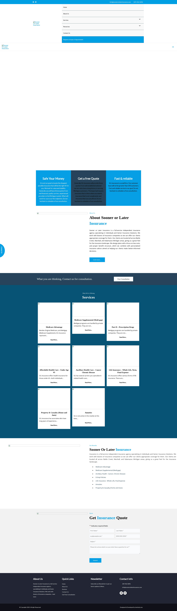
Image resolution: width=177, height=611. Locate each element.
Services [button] (65, 20)
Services (64, 589)
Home (65, 7)
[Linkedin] (35, 2)
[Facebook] (33, 2)
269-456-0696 (138, 2)
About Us (66, 14)
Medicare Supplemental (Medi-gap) (88, 320)
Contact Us (66, 33)
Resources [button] (66, 26)
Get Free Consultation (68, 594)
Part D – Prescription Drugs (123, 327)
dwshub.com (139, 607)
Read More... (54, 340)
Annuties (88, 413)
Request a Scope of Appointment (73, 39)
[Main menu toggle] (173, 47)
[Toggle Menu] (139, 19)
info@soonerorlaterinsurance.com (120, 2)
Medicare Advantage (54, 327)
